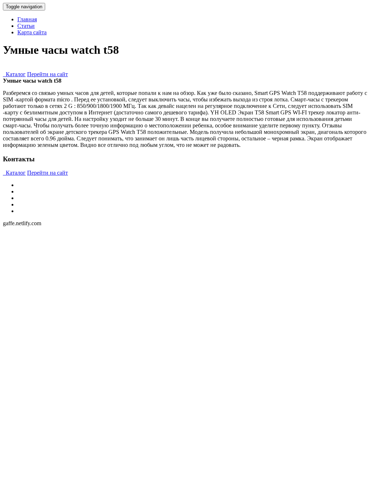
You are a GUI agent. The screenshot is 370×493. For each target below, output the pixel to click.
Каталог (14, 74)
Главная (27, 19)
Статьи (26, 26)
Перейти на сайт (47, 74)
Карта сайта (32, 32)
